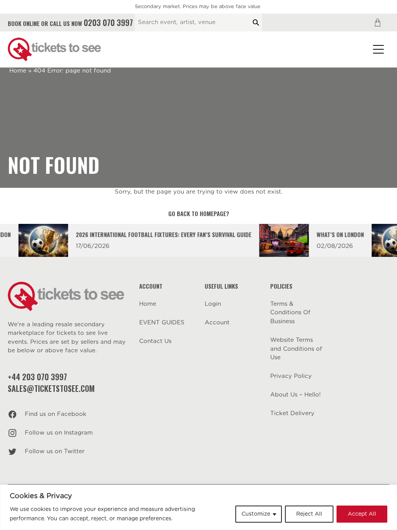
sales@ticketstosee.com (51, 388)
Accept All (362, 514)
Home (17, 71)
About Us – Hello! (295, 395)
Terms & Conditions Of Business (290, 312)
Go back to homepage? (198, 213)
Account (217, 323)
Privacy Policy (291, 376)
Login (213, 304)
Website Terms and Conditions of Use (296, 348)
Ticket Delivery (292, 413)
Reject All (309, 514)
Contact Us (155, 341)
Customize (256, 514)
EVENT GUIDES (162, 323)
